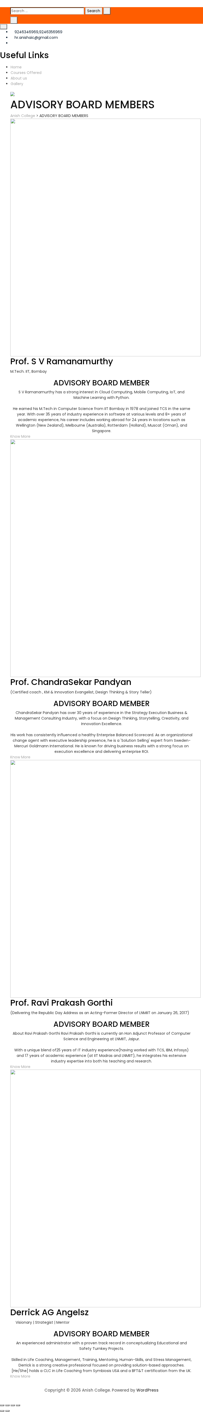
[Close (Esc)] (2, 1405)
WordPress (147, 1390)
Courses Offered (26, 72)
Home (16, 67)
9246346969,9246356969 (37, 32)
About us (19, 78)
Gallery (17, 83)
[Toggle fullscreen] (13, 1405)
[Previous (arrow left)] (2, 1411)
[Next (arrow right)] (7, 1411)
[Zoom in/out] (18, 1405)
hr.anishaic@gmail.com (35, 37)
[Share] (7, 1405)
